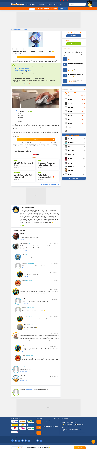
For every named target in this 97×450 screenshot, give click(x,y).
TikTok (34, 0)
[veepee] (15, 431)
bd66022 (70, 111)
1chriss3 (70, 127)
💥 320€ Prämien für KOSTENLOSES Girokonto (46, 8)
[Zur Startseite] (90, 3)
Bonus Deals (33, 4)
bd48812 (70, 123)
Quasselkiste (71, 166)
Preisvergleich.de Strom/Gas (48, 421)
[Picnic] (15, 428)
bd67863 (70, 99)
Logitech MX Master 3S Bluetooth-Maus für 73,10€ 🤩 (37, 447)
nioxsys (23, 366)
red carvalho (71, 150)
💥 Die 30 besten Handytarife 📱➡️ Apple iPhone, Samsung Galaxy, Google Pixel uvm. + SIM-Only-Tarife (73, 426)
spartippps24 (71, 142)
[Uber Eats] (31, 428)
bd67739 (70, 95)
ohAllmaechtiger (27, 298)
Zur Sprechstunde (74, 43)
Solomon (70, 158)
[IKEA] (31, 421)
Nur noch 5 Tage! (63, 8)
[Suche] (84, 4)
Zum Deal (36, 57)
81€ (25, 111)
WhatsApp (14, 0)
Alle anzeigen (74, 85)
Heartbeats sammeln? (73, 134)
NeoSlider (70, 107)
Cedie (69, 131)
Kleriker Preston (25, 243)
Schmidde (70, 170)
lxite (24, 254)
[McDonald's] (23, 424)
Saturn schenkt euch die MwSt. (22, 68)
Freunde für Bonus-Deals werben (49, 432)
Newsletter (38, 0)
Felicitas (28, 263)
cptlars (28, 272)
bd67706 (70, 115)
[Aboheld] (15, 421)
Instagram (24, 0)
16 (26, 53)
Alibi (69, 146)
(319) (39, 157)
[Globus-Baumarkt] (23, 421)
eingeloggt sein (28, 389)
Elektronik (25, 29)
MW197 (70, 174)
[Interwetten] (15, 424)
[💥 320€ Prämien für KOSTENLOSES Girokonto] (31, 8)
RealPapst (29, 324)
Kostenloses (49, 4)
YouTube (29, 0)
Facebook (19, 0)
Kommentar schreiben (54, 230)
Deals (27, 4)
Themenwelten (41, 4)
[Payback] (31, 424)
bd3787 (70, 119)
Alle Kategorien (17, 29)
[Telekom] (23, 428)
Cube (27, 280)
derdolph (70, 103)
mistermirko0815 (25, 375)
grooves (23, 233)
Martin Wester (71, 154)
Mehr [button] (61, 4)
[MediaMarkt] (14, 48)
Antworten (22, 239)
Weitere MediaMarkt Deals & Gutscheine (50, 184)
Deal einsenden (73, 35)
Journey (70, 163)
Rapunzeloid (26, 333)
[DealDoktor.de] (17, 4)
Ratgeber (56, 4)
